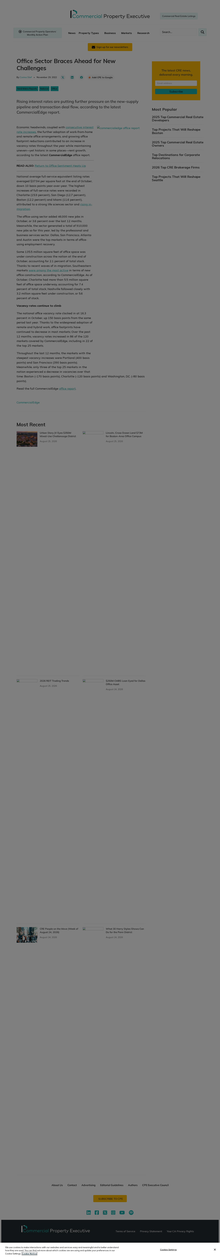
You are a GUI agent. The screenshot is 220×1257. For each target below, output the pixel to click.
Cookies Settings (168, 1249)
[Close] (214, 1249)
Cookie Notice (29, 1253)
